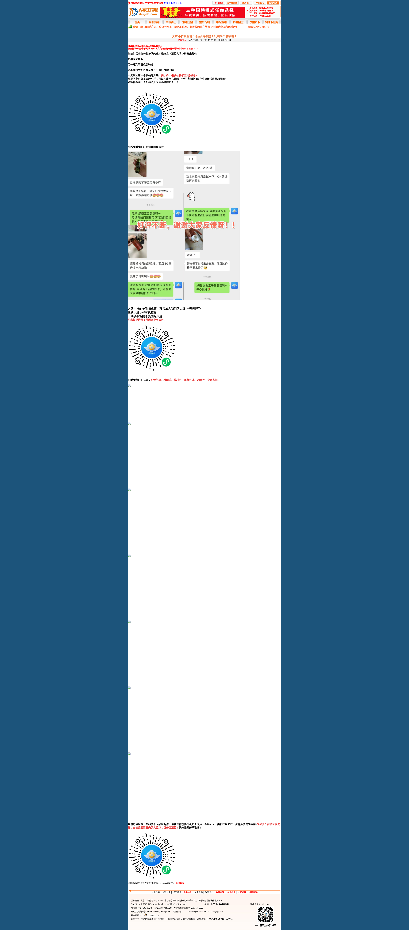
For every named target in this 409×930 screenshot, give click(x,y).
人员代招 (242, 892)
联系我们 (209, 892)
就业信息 (156, 892)
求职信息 (166, 892)
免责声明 (220, 892)
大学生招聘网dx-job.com (155, 883)
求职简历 (177, 892)
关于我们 (198, 892)
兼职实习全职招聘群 (259, 26)
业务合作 (188, 892)
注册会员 (177, 3)
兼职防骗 (253, 892)
